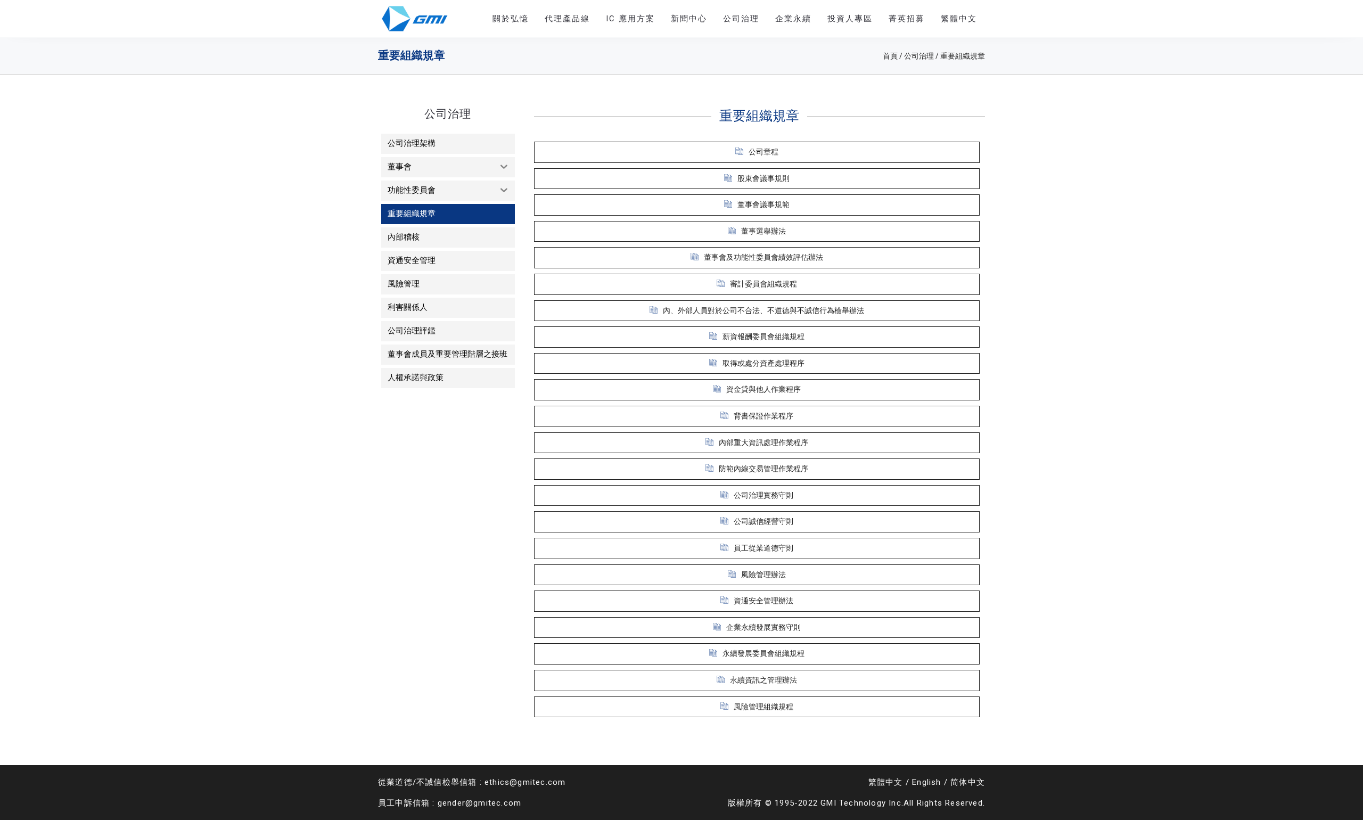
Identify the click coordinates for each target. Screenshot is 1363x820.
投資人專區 (850, 18)
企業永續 (793, 18)
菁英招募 (907, 18)
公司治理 (741, 18)
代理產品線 (567, 18)
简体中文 (967, 782)
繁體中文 (885, 782)
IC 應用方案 (630, 18)
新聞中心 (689, 18)
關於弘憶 (510, 18)
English (926, 782)
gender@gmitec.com (479, 803)
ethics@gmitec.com (525, 782)
